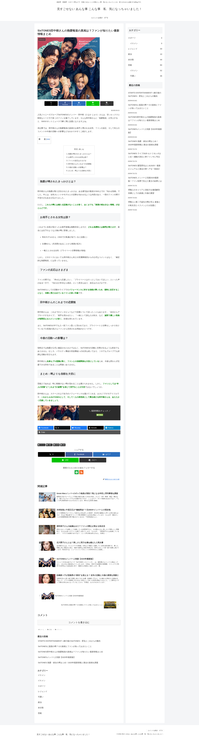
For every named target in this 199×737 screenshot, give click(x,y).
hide (48, 139)
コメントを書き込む (79, 622)
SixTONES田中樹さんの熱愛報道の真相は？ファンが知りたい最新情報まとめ (70, 652)
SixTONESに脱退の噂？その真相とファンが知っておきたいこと (65, 646)
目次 (76, 149)
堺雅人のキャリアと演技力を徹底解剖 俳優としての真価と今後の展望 (144, 191)
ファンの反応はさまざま (77, 160)
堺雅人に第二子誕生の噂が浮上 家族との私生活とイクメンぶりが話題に (144, 203)
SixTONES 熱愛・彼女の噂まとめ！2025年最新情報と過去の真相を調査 (68, 663)
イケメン (42, 445)
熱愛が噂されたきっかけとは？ (79, 154)
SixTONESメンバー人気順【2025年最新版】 (56, 657)
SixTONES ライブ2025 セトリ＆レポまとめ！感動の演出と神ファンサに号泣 (144, 155)
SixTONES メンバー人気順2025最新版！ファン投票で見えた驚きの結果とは (145, 179)
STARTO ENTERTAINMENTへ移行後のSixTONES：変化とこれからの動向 (69, 641)
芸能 (63, 445)
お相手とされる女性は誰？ (78, 157)
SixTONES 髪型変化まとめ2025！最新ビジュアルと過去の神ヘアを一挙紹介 (144, 167)
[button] (106, 103)
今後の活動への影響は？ (77, 167)
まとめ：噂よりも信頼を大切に (79, 171)
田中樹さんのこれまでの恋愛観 (79, 164)
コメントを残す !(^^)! (155, 730)
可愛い (50, 445)
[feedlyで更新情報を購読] (77, 472)
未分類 (57, 445)
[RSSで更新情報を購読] (81, 472)
